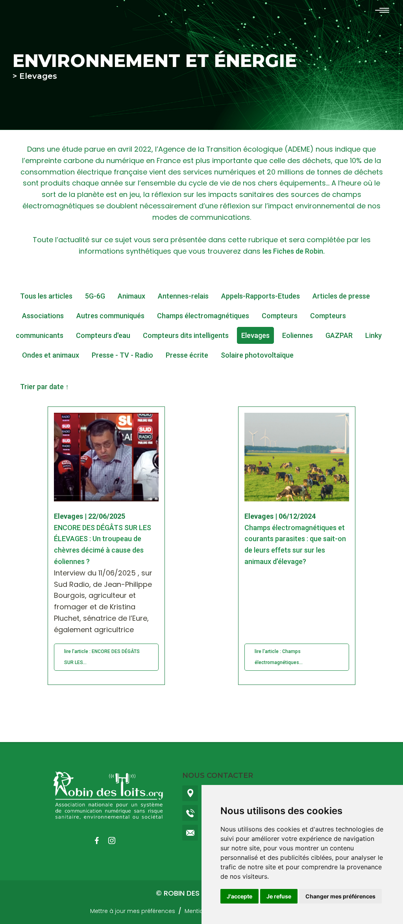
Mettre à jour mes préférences (132, 911)
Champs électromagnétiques (203, 316)
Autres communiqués (110, 316)
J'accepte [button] (239, 896)
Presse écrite (187, 355)
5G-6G (95, 296)
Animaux (131, 296)
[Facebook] (100, 840)
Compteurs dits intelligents (186, 335)
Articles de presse (341, 296)
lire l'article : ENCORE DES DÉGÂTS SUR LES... (102, 657)
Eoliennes (297, 335)
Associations (43, 316)
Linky (373, 335)
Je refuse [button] (278, 896)
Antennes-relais (183, 296)
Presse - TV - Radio (122, 355)
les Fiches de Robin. (294, 251)
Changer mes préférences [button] (340, 896)
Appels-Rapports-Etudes (260, 296)
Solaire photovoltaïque (257, 355)
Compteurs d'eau (103, 335)
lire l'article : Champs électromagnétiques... (279, 657)
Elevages (255, 335)
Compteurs (280, 316)
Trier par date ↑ (44, 386)
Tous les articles (46, 296)
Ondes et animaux (50, 355)
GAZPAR (339, 335)
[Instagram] (115, 840)
